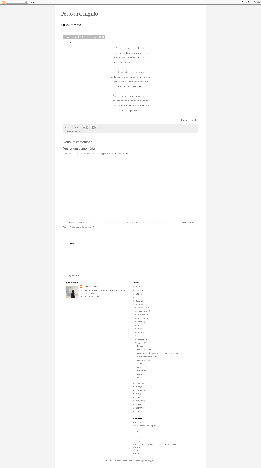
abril (140, 332)
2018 (138, 390)
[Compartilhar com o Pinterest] (95, 127)
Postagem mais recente (74, 222)
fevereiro (142, 339)
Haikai (138, 438)
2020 (138, 383)
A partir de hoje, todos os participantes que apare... (159, 353)
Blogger (150, 461)
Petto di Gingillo (79, 13)
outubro (141, 314)
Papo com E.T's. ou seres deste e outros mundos (155, 444)
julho (140, 325)
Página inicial (131, 222)
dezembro (142, 307)
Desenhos (139, 429)
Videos (138, 453)
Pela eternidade (144, 349)
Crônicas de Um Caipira (145, 425)
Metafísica (141, 371)
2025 (138, 290)
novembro (142, 311)
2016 (138, 397)
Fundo (140, 346)
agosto (141, 322)
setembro (142, 318)
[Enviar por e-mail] (84, 127)
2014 (138, 404)
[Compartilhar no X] (90, 127)
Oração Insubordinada (147, 356)
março (141, 336)
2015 (138, 401)
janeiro (141, 343)
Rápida (140, 374)
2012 (138, 411)
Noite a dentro (143, 360)
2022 (138, 301)
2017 (138, 394)
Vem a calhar (143, 378)
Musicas (138, 441)
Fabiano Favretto (90, 286)
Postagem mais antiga (187, 222)
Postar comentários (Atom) (82, 227)
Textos (137, 450)
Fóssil (139, 367)
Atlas (139, 363)
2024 (138, 294)
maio (140, 329)
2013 (138, 408)
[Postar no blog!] (87, 127)
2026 (138, 287)
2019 (138, 387)
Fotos (137, 432)
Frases (137, 435)
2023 (138, 297)
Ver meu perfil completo (90, 296)
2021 (138, 304)
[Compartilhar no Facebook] (93, 127)
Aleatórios (139, 422)
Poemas (77, 131)
